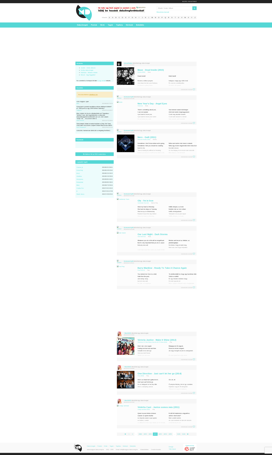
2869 (140, 434)
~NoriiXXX (127, 333)
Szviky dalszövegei (87, 70)
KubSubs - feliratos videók (89, 72)
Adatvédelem (144, 449)
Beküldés (140, 25)
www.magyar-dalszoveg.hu (95, 449)
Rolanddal (79, 182)
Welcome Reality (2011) (144, 139)
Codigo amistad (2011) (144, 409)
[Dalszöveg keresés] (194, 8)
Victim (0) (140, 105)
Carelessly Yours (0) (143, 203)
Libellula (79, 176)
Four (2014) (141, 375)
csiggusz (79, 110)
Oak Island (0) (142, 236)
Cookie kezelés (156, 449)
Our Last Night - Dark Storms (153, 234)
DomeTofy (79, 170)
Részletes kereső (163, 12)
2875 (170, 434)
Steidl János (80, 194)
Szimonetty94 (128, 97)
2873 (160, 434)
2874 (165, 434)
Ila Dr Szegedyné (81, 127)
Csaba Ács (80, 188)
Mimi (77, 185)
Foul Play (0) (141, 270)
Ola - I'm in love (145, 201)
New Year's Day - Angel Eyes (152, 103)
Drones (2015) (141, 72)
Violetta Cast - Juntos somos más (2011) (158, 407)
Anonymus (79, 179)
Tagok (110, 25)
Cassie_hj (79, 167)
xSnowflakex (128, 63)
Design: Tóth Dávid (172, 448)
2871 (150, 434)
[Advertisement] (136, 42)
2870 (145, 434)
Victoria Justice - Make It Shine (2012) (157, 340)
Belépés (184, 1)
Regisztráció (192, 1)
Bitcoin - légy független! (88, 75)
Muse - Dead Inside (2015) (151, 70)
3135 (178, 434)
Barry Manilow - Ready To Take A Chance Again (162, 268)
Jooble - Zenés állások (88, 68)
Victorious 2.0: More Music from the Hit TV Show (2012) (152, 342)
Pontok (94, 25)
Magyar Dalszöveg (83, 12)
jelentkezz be (93, 94)
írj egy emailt (101, 80)
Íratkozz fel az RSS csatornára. (95, 154)
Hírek (102, 25)
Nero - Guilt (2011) (147, 137)
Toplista (119, 25)
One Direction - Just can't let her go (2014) (159, 373)
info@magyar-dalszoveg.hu (129, 449)
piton (77, 103)
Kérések (129, 25)
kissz (78, 173)
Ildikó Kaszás (80, 120)
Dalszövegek (82, 25)
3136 (183, 434)
